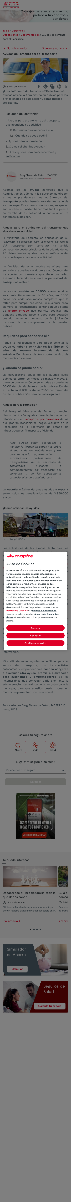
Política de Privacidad (44, 610)
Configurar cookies (35, 643)
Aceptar (35, 628)
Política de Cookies (17, 610)
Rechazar (35, 635)
